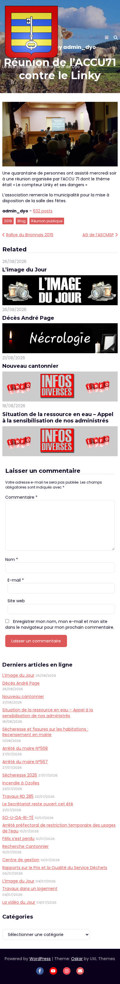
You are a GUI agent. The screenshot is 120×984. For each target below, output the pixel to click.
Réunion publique (46, 221)
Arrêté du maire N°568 (25, 748)
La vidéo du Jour (18, 902)
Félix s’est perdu (18, 838)
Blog (21, 221)
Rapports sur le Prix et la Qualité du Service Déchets (54, 868)
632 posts (42, 211)
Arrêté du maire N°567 (25, 762)
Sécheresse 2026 (19, 775)
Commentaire (21, 497)
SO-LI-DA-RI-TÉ (17, 817)
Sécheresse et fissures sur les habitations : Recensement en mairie (45, 732)
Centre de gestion (20, 860)
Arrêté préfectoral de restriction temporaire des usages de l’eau (59, 828)
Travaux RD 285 (17, 796)
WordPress (40, 959)
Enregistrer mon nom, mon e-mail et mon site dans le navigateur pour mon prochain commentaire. (59, 624)
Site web (16, 601)
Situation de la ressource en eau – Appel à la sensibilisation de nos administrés (57, 417)
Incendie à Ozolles (20, 783)
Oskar (77, 959)
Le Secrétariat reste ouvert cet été (37, 804)
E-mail (16, 580)
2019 (8, 221)
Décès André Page (28, 318)
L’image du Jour (24, 270)
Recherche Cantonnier (25, 846)
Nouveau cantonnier (30, 366)
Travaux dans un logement (29, 888)
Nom (11, 559)
